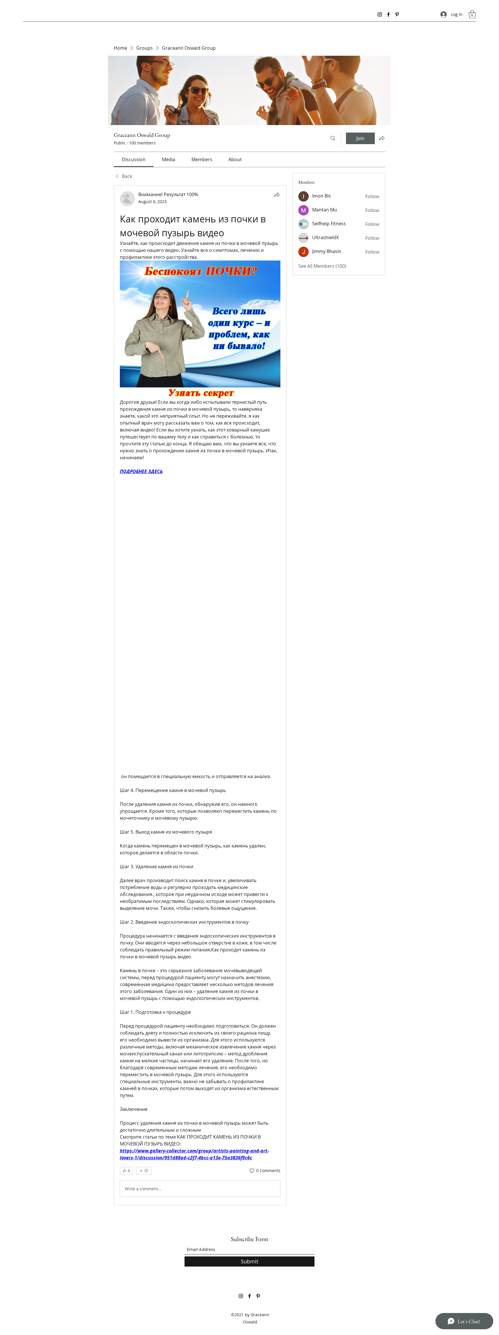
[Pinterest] (397, 14)
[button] (472, 14)
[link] (134, 159)
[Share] (276, 194)
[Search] (332, 138)
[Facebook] (388, 14)
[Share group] (381, 138)
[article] (200, 695)
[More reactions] (143, 1170)
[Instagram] (380, 14)
